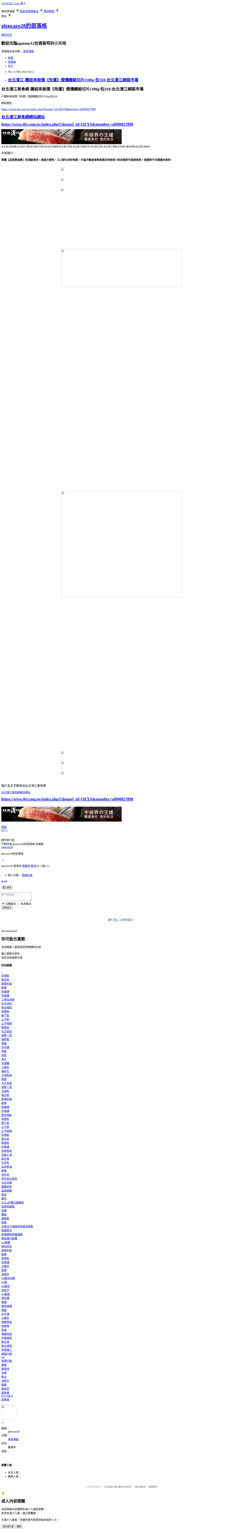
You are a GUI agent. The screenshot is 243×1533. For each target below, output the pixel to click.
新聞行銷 (6, 1360)
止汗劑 (5, 1019)
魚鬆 (4, 827)
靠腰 (4, 1210)
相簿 (10, 58)
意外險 (5, 1174)
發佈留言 (7, 907)
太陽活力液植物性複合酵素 (17, 1226)
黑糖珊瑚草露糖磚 (11, 1234)
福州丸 (5, 1071)
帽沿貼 (5, 979)
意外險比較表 (9, 1178)
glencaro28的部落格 (24, 26)
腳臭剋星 (6, 983)
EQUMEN (7, 1395)
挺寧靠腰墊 (8, 1206)
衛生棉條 (6, 1346)
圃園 (4, 1384)
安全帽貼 (6, 1007)
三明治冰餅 (8, 999)
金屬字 (5, 1274)
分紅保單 (6, 1182)
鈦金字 (5, 1290)
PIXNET (97, 1487)
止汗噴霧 (6, 1023)
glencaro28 (7, 847)
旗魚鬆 (5, 1039)
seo (3, 1357)
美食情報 (28, 51)
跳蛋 (4, 1330)
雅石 (4, 1194)
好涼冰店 (6, 1003)
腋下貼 (5, 1015)
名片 (10, 66)
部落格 (12, 62)
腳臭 (4, 987)
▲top (4, 881)
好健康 (5, 1147)
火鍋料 (5, 1067)
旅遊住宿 (27, 875)
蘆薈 (4, 1364)
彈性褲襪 (6, 1306)
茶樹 (4, 1372)
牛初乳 (5, 1162)
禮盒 (4, 1043)
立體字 (5, 1266)
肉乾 (4, 1055)
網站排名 (6, 1246)
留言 (33, 866)
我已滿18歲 (8, 1526)
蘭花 (4, 1198)
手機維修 (6, 1338)
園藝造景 (6, 1186)
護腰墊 (5, 1218)
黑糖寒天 (6, 1230)
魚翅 (4, 1079)
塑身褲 (5, 1392)
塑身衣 (5, 1388)
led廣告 (5, 1286)
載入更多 (7, 887)
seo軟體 (5, 1242)
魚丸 (4, 1059)
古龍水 (5, 1380)
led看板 (5, 1294)
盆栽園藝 (6, 1190)
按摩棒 (5, 1326)
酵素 (4, 1170)
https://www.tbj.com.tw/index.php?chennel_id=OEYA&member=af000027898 (48, 109)
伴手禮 (5, 1047)
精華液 (5, 1368)
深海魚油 (6, 1166)
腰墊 (4, 1214)
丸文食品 (6, 1031)
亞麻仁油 (6, 1154)
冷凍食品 (6, 1075)
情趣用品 (6, 1322)
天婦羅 (5, 1063)
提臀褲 (5, 1399)
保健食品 (6, 1151)
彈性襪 (5, 1298)
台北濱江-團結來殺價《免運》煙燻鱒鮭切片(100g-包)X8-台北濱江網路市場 (73, 80)
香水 (4, 1376)
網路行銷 (6, 1354)
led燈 (4, 1282)
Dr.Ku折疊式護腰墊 (12, 1202)
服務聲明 (153, 1487)
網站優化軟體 (9, 1238)
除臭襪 (5, 991)
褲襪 (4, 1302)
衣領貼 (5, 975)
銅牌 (4, 1270)
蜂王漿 (5, 1158)
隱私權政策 (140, 1487)
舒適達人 (6, 1350)
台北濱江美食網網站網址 (23, 117)
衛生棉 (5, 1342)
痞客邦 (26, 866)
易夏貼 (5, 1011)
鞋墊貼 (5, 1027)
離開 (19, 1526)
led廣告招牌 (8, 1278)
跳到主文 (6, 35)
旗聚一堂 (6, 1035)
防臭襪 (5, 995)
